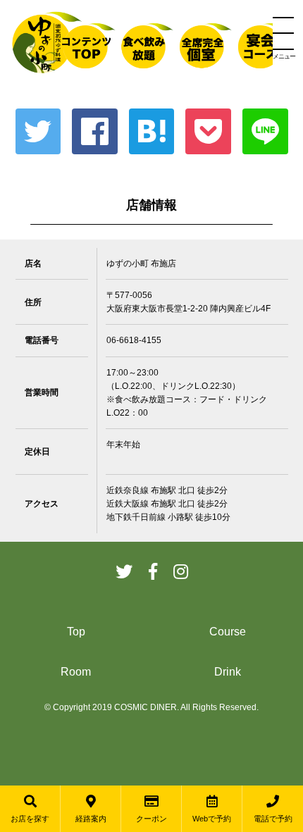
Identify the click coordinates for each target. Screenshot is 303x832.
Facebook (95, 131)
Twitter (38, 131)
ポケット (208, 131)
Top (76, 632)
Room (76, 672)
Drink (227, 672)
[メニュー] (283, 33)
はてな (152, 131)
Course (227, 632)
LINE (265, 131)
